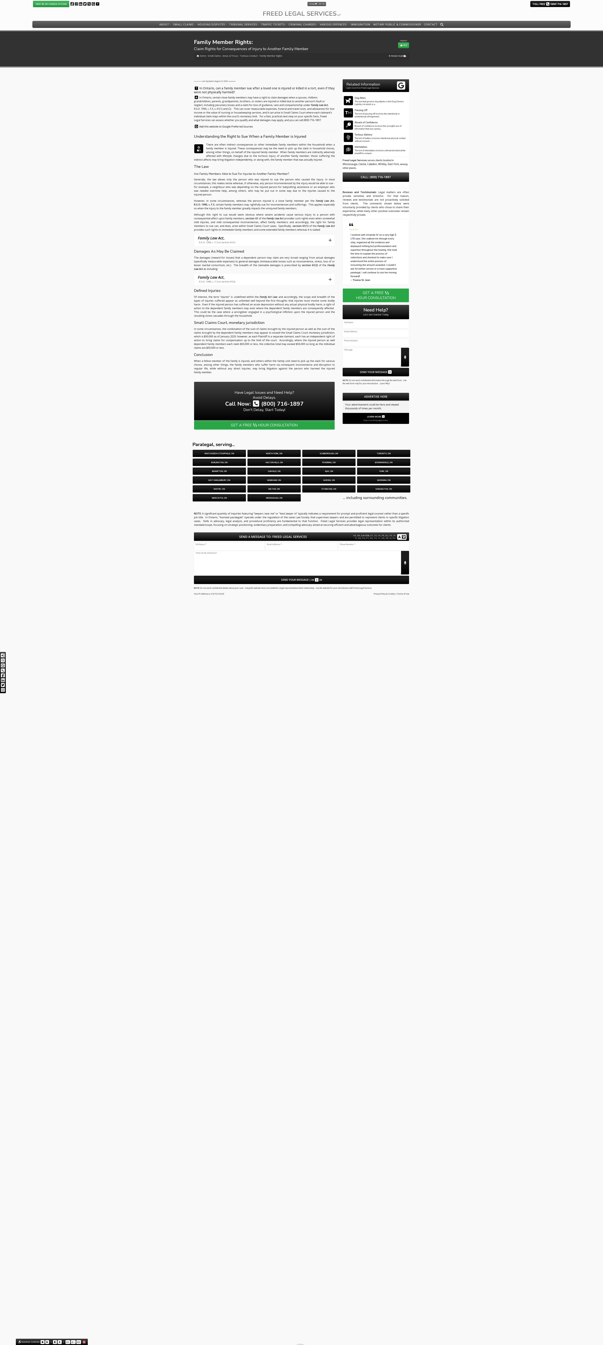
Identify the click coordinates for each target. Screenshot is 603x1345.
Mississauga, (350, 164)
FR (383, 535)
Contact (430, 24)
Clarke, (363, 164)
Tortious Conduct (249, 55)
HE (390, 535)
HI (394, 535)
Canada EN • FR (316, 4)
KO (359, 538)
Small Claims (183, 24)
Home (202, 55)
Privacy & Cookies (384, 594)
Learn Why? (385, 383)
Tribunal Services (243, 24)
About (164, 24)
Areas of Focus (230, 55)
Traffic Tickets (273, 24)
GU (386, 535)
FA (379, 535)
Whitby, (382, 164)
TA (375, 538)
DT (371, 535)
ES (375, 535)
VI (390, 538)
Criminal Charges (302, 24)
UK (383, 538)
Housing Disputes (211, 24)
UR (387, 538)
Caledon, (372, 164)
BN (358, 535)
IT (356, 538)
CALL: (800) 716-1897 (376, 177)
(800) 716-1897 (312, 120)
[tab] (264, 240)
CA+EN (365, 535)
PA (363, 538)
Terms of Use (403, 594)
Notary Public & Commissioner (397, 24)
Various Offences (333, 24)
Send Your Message (374, 372)
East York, (393, 164)
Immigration (360, 24)
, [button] (216, 239)
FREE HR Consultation (51, 4)
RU (371, 538)
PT (367, 538)
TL (379, 538)
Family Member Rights (271, 55)
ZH (393, 538)
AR (354, 535)
